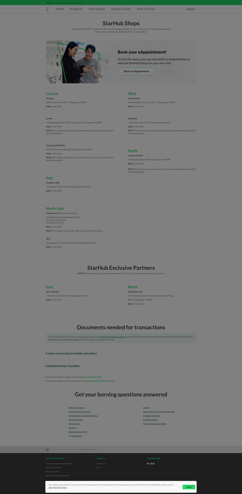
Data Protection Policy (58, 488)
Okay (189, 487)
